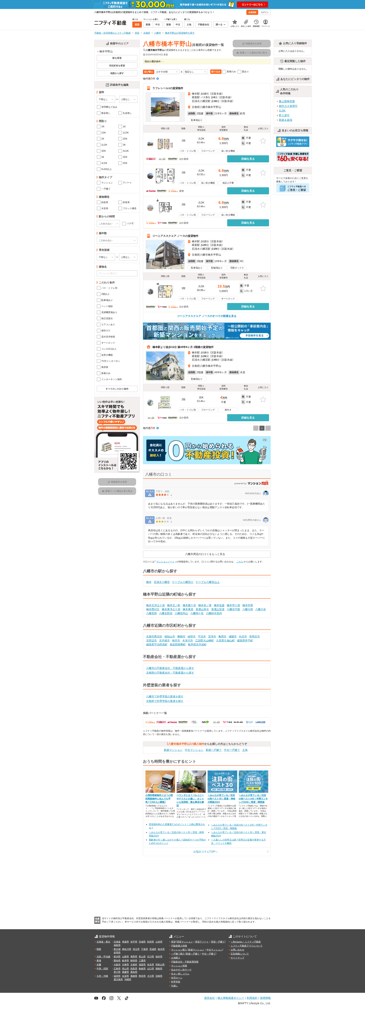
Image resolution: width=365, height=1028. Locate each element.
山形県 (159, 941)
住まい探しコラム (180, 973)
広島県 (117, 968)
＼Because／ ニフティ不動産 (246, 941)
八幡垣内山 (181, 613)
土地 (245, 749)
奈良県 (150, 964)
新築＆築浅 (285, 119)
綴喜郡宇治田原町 (156, 644)
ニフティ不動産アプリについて (247, 945)
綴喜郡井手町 (245, 640)
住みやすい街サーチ (181, 969)
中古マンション (194, 749)
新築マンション (173, 749)
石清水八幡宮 (162, 582)
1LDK (282, 110)
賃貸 (173, 941)
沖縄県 (127, 979)
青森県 (125, 941)
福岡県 (117, 976)
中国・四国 (102, 968)
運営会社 (209, 997)
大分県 (150, 976)
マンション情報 (179, 965)
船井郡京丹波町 (197, 644)
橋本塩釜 (219, 605)
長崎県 (133, 976)
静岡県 (133, 960)
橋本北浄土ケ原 (155, 605)
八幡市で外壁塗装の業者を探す (164, 696)
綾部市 (192, 636)
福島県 (117, 945)
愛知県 (117, 960)
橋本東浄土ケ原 (171, 609)
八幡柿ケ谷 (197, 613)
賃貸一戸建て (218, 941)
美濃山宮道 (218, 609)
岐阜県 (125, 960)
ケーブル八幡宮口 (182, 582)
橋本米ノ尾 (205, 605)
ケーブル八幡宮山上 (208, 582)
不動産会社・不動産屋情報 (184, 961)
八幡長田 (151, 613)
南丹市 (176, 640)
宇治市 (202, 636)
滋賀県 (142, 964)
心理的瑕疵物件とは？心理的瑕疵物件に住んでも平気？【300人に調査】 (159, 798)
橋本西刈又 (152, 609)
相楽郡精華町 (178, 644)
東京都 (117, 949)
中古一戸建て (232, 749)
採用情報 (265, 997)
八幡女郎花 (165, 613)
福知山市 (169, 636)
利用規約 (252, 997)
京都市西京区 (154, 636)
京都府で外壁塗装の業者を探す (164, 701)
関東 (99, 949)
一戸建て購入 (178, 953)
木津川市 (187, 640)
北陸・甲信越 (103, 956)
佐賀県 (125, 976)
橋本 (149, 582)
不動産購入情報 (179, 945)
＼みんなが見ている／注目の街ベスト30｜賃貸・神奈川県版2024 (221, 798)
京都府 (133, 964)
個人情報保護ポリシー (230, 997)
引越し (174, 985)
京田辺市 (151, 640)
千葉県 (144, 949)
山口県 (150, 968)
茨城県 (152, 949)
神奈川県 (126, 949)
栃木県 (161, 949)
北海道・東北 (103, 941)
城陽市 (233, 636)
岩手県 (133, 941)
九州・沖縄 (102, 976)
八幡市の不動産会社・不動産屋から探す (170, 668)
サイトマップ (237, 957)
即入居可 (284, 115)
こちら (239, 561)
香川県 (117, 972)
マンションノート (165, 561)
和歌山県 (160, 964)
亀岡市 (222, 636)
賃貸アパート (202, 941)
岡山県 (125, 968)
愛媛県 (125, 972)
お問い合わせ (237, 949)
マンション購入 (179, 949)
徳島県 (159, 968)
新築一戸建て (214, 749)
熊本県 (142, 976)
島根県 (142, 968)
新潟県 (117, 956)
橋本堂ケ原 (233, 605)
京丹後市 (164, 640)
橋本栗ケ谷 (189, 605)
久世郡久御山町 (225, 640)
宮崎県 (159, 976)
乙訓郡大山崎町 (204, 640)
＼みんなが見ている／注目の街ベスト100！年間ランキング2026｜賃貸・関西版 (253, 798)
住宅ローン (176, 977)
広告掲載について (240, 953)
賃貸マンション (185, 941)
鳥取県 (133, 968)
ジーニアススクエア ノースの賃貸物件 (175, 235)
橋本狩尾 (247, 605)
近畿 (99, 964)
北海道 (117, 941)
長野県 (133, 956)
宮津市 (212, 636)
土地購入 (175, 957)
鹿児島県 (118, 979)
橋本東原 (188, 609)
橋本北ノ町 (173, 605)
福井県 (159, 956)
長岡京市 (254, 636)
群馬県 (117, 952)
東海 (99, 960)
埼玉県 (136, 949)
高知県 (133, 972)
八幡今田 (247, 609)
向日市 (243, 636)
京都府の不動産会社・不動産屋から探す (170, 672)
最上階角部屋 (287, 101)
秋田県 (150, 941)
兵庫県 (125, 964)
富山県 (142, 956)
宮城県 (142, 941)
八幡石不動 (233, 609)
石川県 (150, 956)
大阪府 (117, 964)
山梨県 (125, 956)
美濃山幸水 (202, 609)
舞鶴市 (181, 636)
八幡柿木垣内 (214, 613)
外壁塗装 (175, 981)
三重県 (142, 960)
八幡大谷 (260, 609)
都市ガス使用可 (288, 106)
